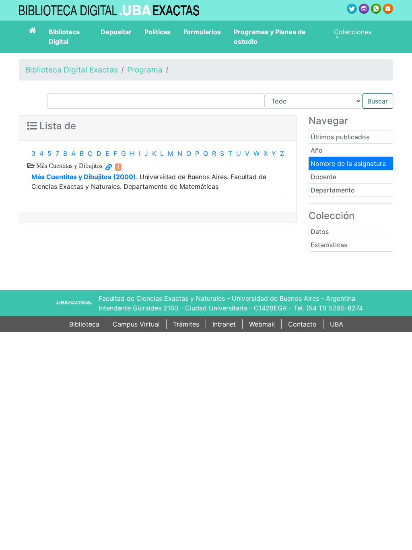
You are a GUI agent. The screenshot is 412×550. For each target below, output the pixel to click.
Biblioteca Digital (64, 36)
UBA (336, 324)
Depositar (116, 32)
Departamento (333, 190)
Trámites (186, 324)
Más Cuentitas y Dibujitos (68, 165)
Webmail (262, 324)
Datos (320, 231)
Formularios (202, 32)
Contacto (302, 324)
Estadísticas (329, 245)
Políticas (157, 32)
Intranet (224, 324)
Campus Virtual (136, 324)
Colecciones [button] (352, 32)
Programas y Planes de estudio (270, 36)
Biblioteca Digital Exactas (71, 69)
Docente (323, 177)
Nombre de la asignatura (348, 163)
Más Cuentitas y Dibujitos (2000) (83, 177)
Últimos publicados (340, 137)
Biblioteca (84, 324)
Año (317, 150)
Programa (145, 69)
